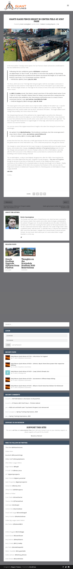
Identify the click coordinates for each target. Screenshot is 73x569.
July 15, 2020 (36, 136)
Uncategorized (22, 373)
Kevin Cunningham (25, 24)
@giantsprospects (14, 474)
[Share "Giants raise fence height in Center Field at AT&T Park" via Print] (44, 194)
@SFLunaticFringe (17, 455)
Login (8, 345)
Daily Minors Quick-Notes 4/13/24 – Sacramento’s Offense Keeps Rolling (33, 378)
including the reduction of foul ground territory (41, 148)
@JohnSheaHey (25, 132)
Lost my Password (16, 345)
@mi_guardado (21, 551)
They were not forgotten (56, 159)
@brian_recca (17, 470)
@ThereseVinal (18, 501)
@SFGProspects (18, 490)
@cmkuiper (15, 505)
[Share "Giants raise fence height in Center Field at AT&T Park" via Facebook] (34, 194)
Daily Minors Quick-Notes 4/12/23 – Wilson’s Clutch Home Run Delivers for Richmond (37, 386)
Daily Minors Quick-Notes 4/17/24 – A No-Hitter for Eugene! (29, 356)
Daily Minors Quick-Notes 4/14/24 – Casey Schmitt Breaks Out (30, 371)
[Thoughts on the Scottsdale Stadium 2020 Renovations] (28, 252)
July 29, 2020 (32, 79)
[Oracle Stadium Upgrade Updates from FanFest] (12, 252)
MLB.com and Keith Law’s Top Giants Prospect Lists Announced (29, 407)
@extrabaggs (20, 532)
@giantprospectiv (21, 482)
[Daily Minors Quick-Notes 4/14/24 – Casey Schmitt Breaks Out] (7, 372)
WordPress (32, 567)
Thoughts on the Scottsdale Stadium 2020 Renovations (28, 263)
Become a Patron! (36, 436)
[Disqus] (36, 300)
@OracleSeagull (22, 512)
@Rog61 (16, 466)
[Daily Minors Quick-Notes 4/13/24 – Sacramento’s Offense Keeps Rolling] (7, 380)
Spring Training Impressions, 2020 (27, 412)
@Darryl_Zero (16, 486)
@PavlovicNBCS (18, 524)
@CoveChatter (17, 497)
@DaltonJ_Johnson (21, 555)
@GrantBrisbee (18, 559)
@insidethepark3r (17, 547)
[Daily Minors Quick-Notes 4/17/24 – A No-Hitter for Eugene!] (7, 357)
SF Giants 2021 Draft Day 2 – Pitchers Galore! (26, 403)
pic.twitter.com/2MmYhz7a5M (36, 99)
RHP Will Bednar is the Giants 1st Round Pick (26, 399)
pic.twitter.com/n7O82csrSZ (36, 134)
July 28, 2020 (38, 101)
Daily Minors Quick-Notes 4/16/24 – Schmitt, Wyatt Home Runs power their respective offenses (37, 364)
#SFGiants (36, 71)
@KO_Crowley (16, 93)
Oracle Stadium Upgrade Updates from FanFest (12, 263)
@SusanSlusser (18, 535)
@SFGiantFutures (17, 447)
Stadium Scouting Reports (47, 24)
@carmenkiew (17, 509)
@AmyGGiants (18, 539)
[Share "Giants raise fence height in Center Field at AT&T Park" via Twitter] (37, 194)
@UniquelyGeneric (19, 459)
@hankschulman (20, 516)
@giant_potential (19, 478)
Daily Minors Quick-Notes (24, 358)
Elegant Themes (16, 567)
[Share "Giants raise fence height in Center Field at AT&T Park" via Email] (41, 194)
